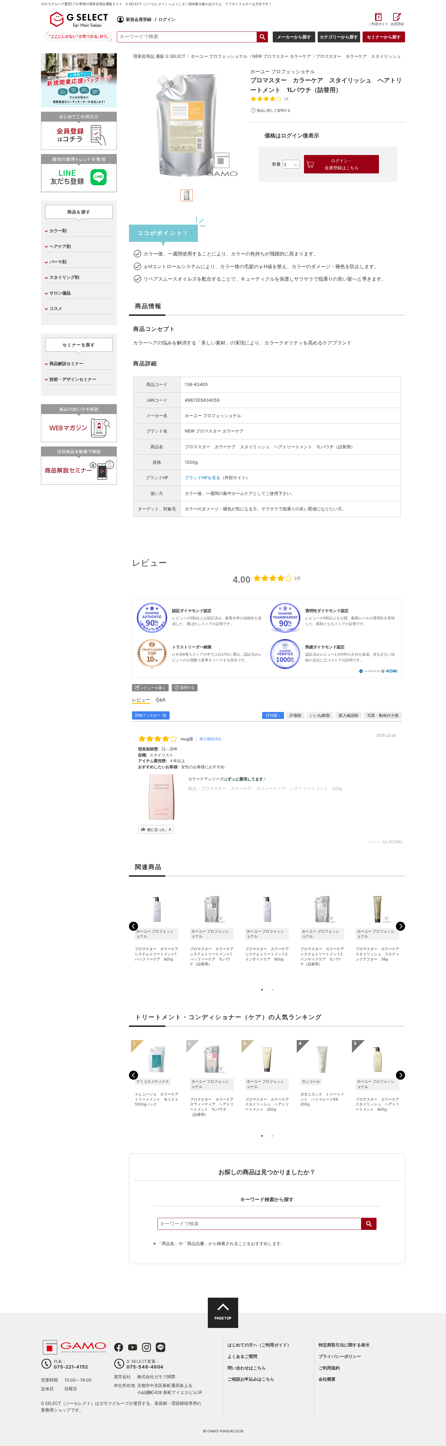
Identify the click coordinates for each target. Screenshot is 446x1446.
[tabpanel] (186, 125)
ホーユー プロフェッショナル (282, 71)
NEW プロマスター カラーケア (214, 430)
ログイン (166, 19)
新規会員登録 (138, 19)
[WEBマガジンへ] (79, 439)
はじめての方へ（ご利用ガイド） (259, 1344)
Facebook (118, 1347)
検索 (369, 1224)
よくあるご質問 (242, 1356)
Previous (133, 926)
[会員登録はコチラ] (79, 147)
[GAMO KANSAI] (74, 1351)
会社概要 (327, 1379)
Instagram (146, 1347)
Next (400, 926)
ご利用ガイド (378, 24)
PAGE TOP (223, 1318)
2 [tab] (272, 996)
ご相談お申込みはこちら (251, 1379)
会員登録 (397, 24)
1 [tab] (262, 996)
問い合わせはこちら (247, 1367)
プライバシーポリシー (340, 1356)
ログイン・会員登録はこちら (342, 164)
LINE (160, 1347)
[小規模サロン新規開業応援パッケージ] (79, 105)
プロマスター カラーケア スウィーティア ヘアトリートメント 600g (271, 788)
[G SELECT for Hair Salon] (79, 19)
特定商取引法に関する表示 (344, 1344)
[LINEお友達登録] (79, 189)
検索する (262, 36)
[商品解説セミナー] (79, 482)
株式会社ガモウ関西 (156, 1376)
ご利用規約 (329, 1367)
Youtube (132, 1347)
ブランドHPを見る (202, 477)
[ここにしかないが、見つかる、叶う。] (79, 36)
